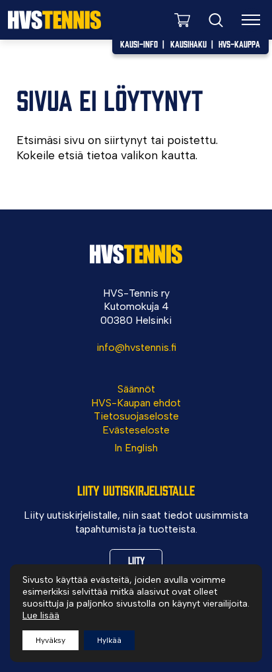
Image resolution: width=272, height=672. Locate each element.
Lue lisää (40, 615)
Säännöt (136, 389)
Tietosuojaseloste (136, 416)
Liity (136, 560)
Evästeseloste (136, 430)
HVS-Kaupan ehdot (136, 402)
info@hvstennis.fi (136, 347)
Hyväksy (50, 640)
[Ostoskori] (182, 19)
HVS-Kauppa (239, 43)
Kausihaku (188, 43)
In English (136, 447)
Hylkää (109, 640)
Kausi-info (139, 43)
